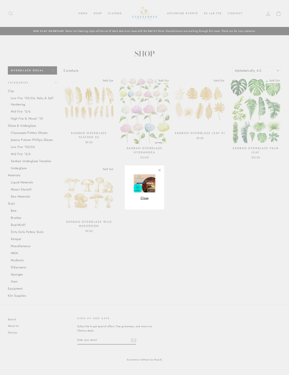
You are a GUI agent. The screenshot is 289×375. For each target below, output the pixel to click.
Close (144, 198)
